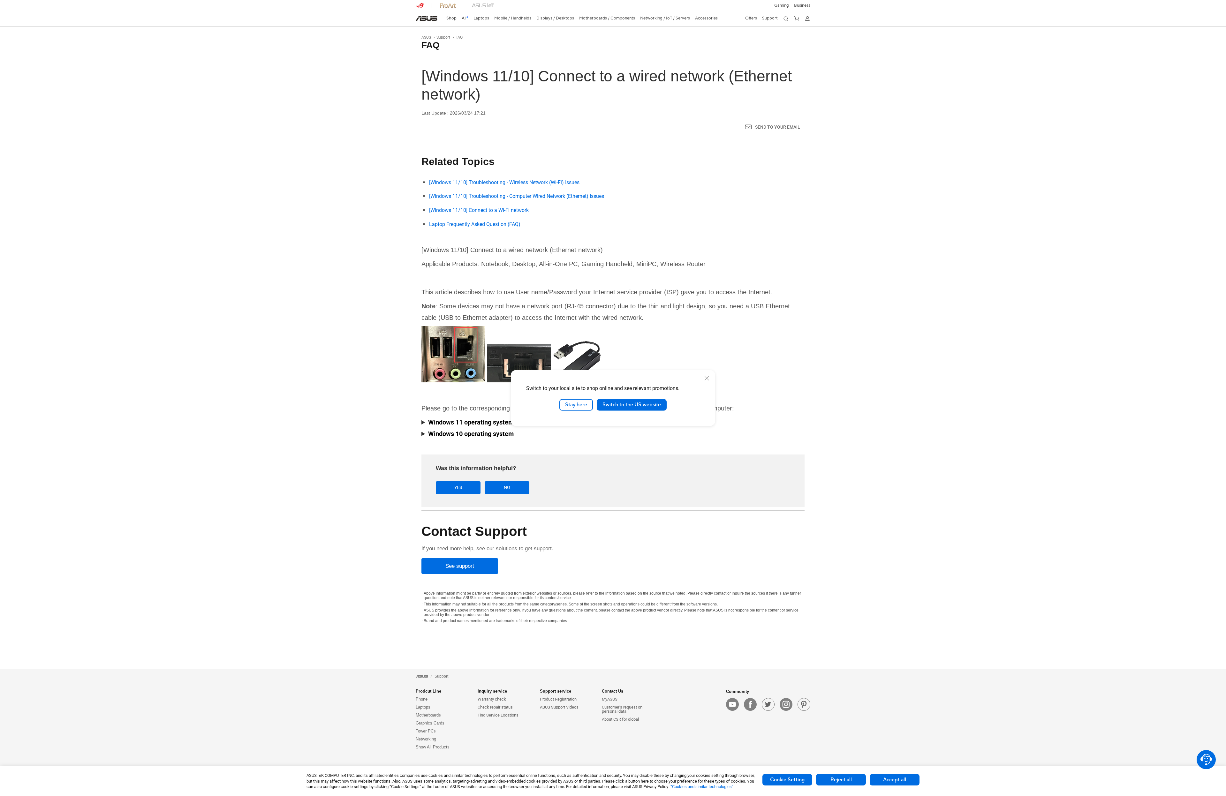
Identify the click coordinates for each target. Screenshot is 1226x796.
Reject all (841, 780)
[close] (706, 378)
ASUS (426, 37)
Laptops (423, 707)
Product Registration (558, 699)
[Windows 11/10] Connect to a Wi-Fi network (479, 210)
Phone (422, 699)
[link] (426, 18)
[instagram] (786, 704)
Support (443, 37)
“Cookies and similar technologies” (701, 786)
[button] (781, 5)
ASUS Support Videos (559, 707)
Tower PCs (426, 731)
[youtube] (732, 704)
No (507, 487)
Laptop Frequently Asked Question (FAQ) (474, 224)
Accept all (894, 780)
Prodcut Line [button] (428, 691)
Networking (426, 739)
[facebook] (750, 704)
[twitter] (768, 704)
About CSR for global (620, 719)
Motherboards (428, 715)
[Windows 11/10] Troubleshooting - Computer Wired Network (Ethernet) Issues (516, 196)
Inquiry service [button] (492, 691)
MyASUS (609, 699)
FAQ (459, 37)
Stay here (576, 405)
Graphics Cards (430, 723)
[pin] (804, 704)
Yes (458, 487)
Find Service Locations (498, 715)
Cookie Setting (787, 780)
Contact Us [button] (612, 691)
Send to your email (777, 127)
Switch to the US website (631, 405)
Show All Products (433, 747)
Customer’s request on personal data (622, 709)
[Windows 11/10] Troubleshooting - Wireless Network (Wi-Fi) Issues (504, 182)
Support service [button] (555, 691)
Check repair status (495, 707)
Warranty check (492, 699)
